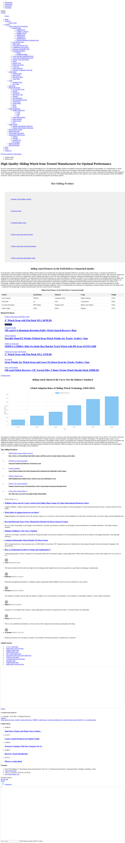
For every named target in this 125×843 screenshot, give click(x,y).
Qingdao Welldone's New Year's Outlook (21, 531)
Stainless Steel (13, 124)
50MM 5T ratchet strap (40, 720)
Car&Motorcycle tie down (20, 47)
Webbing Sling (17, 73)
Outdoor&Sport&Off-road (17, 135)
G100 (18, 114)
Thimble (15, 96)
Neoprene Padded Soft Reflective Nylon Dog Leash (25, 463)
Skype (3, 781)
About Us (8, 21)
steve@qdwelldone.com (12, 774)
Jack (13, 122)
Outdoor (15, 136)
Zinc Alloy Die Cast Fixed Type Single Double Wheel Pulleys (28, 494)
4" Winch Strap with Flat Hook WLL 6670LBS (28, 320)
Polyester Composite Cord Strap (22, 70)
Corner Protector (17, 68)
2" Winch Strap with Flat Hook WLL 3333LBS (28, 354)
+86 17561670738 (10, 771)
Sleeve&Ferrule (17, 98)
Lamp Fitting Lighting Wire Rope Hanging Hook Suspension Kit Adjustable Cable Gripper (37, 471)
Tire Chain (15, 84)
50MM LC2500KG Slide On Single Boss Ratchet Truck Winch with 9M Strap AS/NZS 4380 (50, 346)
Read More (8, 324)
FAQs (6, 149)
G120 (18, 112)
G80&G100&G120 (18, 110)
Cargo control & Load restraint (18, 26)
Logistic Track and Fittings (20, 59)
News (6, 147)
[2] (15, 352)
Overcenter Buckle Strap (20, 45)
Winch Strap (16, 44)
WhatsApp (8, 784)
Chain (10, 80)
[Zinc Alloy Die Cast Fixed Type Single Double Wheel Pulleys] (18, 491)
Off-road (15, 138)
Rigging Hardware (14, 87)
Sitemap (3, 718)
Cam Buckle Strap (18, 42)
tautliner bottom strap (12, 650)
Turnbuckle (16, 93)
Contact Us (8, 150)
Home (6, 19)
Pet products (16, 142)
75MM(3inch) (20, 37)
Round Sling (16, 75)
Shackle (14, 91)
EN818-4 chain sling (12, 657)
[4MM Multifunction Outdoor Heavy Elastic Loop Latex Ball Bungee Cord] (16, 476)
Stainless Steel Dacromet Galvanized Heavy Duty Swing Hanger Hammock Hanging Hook (37, 486)
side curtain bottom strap (13, 654)
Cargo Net (15, 66)
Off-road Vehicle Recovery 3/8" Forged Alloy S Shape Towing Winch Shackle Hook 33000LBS (52, 370)
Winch (14, 61)
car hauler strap (11, 661)
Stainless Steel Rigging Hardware (22, 128)
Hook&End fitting (22, 54)
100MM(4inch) (21, 38)
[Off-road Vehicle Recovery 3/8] (11, 367)
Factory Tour (13, 23)
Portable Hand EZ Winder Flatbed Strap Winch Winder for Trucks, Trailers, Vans (46, 338)
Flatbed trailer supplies (15, 129)
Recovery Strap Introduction (16, 754)
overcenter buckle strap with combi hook (18, 655)
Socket (14, 107)
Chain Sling (16, 79)
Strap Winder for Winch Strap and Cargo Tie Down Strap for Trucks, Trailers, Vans (47, 362)
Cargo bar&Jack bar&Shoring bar (22, 56)
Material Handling (14, 143)
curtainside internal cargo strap (15, 659)
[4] (17, 317)
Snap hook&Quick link (19, 100)
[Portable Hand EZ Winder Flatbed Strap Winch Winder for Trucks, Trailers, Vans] (10, 336)
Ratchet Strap (16, 28)
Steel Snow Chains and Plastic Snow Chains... (23, 731)
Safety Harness (17, 119)
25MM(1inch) (20, 30)
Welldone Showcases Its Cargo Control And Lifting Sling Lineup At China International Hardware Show (47, 503)
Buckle (18, 52)
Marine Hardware (14, 131)
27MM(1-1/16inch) (22, 31)
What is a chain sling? (13, 761)
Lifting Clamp (16, 121)
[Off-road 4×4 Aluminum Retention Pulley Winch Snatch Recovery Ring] (10, 328)
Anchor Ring (16, 101)
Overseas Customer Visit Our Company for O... (24, 746)
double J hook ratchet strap (23, 720)
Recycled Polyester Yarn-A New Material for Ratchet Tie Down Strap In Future (36, 522)
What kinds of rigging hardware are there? (22, 512)
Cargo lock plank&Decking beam (22, 58)
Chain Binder (16, 103)
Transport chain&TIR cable (20, 49)
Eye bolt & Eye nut (18, 89)
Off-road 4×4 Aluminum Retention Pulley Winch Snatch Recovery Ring (40, 330)
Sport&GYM (16, 140)
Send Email (4, 779)
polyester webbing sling (55, 720)
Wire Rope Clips (17, 94)
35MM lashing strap (12, 652)
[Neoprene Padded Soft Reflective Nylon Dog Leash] (18, 461)
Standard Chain (17, 82)
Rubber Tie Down (18, 65)
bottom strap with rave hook (14, 648)
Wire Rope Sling (17, 77)
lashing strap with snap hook (15, 664)
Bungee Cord (16, 63)
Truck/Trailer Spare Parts (16, 133)
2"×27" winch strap (12, 647)
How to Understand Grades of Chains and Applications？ (28, 550)
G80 (17, 115)
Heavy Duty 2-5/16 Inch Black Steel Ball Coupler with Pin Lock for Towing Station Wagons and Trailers (42, 456)
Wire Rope (12, 86)
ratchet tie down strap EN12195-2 (73, 720)
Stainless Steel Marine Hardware (22, 126)
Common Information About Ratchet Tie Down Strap (26, 540)
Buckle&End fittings (18, 51)
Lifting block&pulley (18, 117)
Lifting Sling (12, 72)
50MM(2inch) (20, 35)
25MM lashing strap (12, 662)
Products (7, 24)
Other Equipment (14, 145)
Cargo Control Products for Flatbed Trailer (22, 739)
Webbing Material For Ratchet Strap (27, 40)
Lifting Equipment (14, 108)
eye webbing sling (90, 720)
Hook (14, 105)
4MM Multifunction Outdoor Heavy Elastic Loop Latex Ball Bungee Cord (32, 478)
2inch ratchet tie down (7, 720)
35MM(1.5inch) (21, 33)
